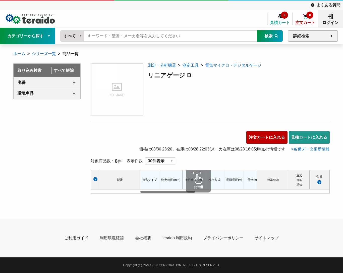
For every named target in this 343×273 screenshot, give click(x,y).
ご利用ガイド (76, 238)
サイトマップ (267, 238)
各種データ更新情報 (312, 149)
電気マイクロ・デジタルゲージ (233, 65)
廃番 (22, 82)
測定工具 (191, 65)
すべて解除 (64, 70)
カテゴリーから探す (26, 36)
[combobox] (72, 36)
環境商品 (26, 93)
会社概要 (143, 238)
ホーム (19, 54)
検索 (269, 36)
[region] (198, 181)
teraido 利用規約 (177, 238)
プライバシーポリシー (223, 238)
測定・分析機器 (162, 65)
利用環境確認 (112, 238)
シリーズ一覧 (44, 54)
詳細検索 (301, 36)
